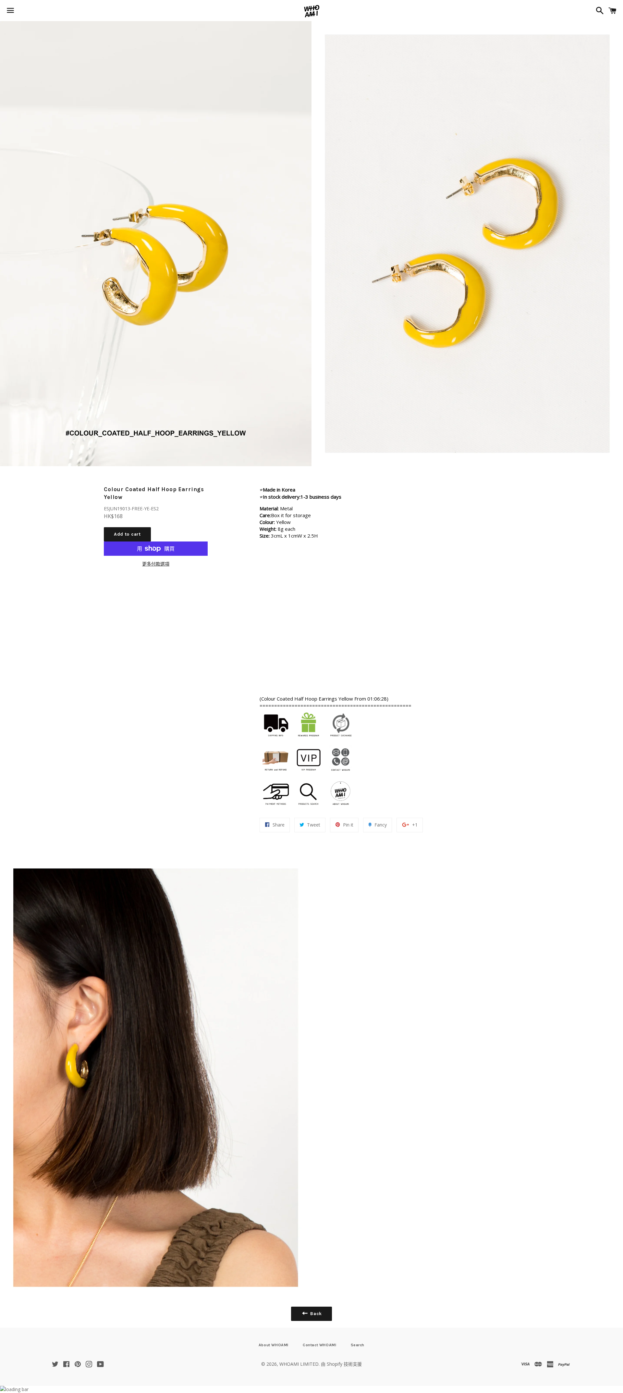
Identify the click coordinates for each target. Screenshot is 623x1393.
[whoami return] (276, 773)
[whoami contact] (340, 773)
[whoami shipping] (276, 739)
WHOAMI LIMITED (299, 1364)
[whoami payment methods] (276, 807)
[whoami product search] (308, 807)
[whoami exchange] (340, 739)
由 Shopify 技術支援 (341, 1364)
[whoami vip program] (308, 773)
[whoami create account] (308, 739)
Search (358, 1345)
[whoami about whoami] (340, 807)
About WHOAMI (273, 1345)
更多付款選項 (155, 564)
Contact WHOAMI (319, 1345)
